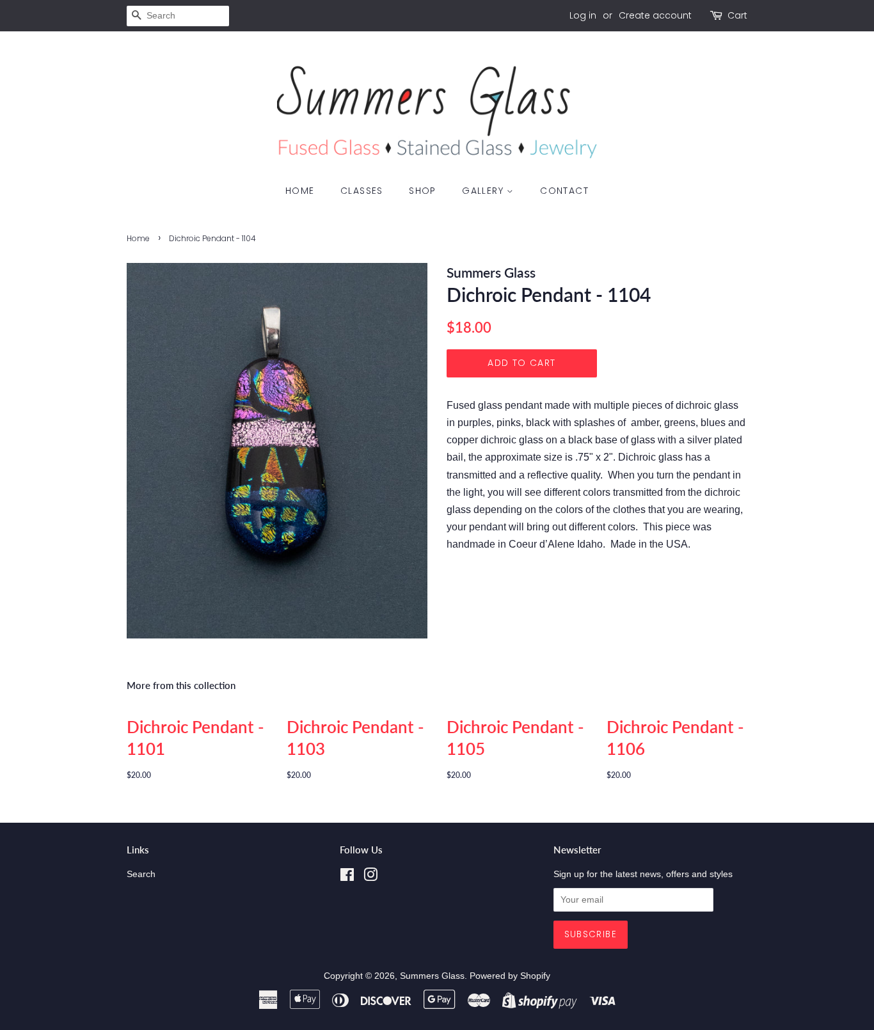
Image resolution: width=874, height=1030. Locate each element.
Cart (737, 15)
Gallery (484, 190)
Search (141, 874)
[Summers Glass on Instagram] (370, 877)
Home (300, 190)
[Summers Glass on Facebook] (347, 877)
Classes (361, 190)
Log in (582, 15)
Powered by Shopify (510, 976)
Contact (564, 190)
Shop (422, 190)
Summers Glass (432, 976)
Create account (655, 15)
